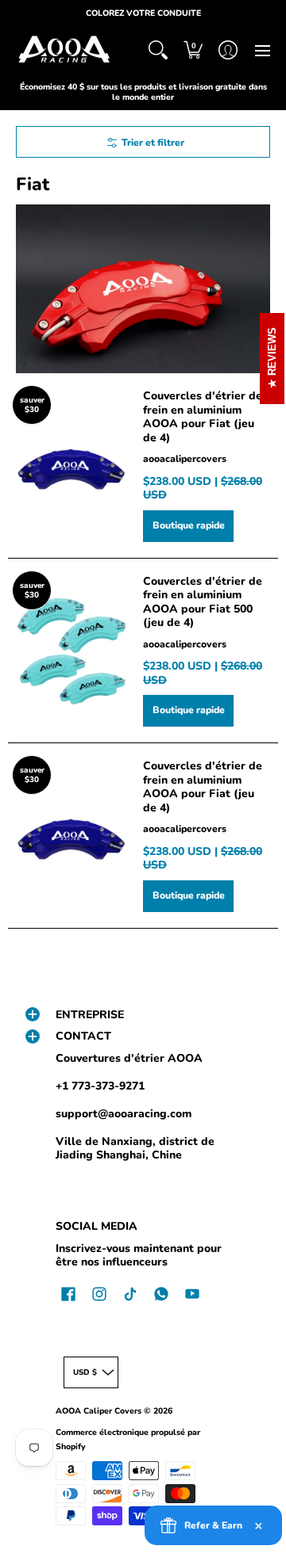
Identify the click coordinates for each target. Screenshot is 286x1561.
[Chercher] (158, 50)
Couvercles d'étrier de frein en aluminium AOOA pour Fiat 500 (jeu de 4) (202, 602)
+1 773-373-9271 (100, 1085)
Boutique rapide (189, 525)
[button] (193, 50)
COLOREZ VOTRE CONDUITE (143, 13)
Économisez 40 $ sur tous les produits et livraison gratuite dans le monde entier (143, 92)
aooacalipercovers (184, 458)
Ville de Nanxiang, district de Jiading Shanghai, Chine (135, 1148)
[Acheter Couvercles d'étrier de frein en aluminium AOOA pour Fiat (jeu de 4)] (71, 465)
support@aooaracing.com (123, 1113)
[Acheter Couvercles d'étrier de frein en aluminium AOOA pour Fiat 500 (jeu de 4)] (71, 650)
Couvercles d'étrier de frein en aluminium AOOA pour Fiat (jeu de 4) (202, 416)
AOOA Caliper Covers (98, 1411)
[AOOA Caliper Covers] (63, 50)
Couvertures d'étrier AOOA (129, 1058)
